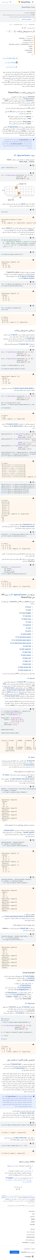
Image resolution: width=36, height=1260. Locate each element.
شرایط (33, 1248)
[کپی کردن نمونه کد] (33, 165)
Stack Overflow (31, 1237)
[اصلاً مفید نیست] (22, 28)
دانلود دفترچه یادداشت (11, 67)
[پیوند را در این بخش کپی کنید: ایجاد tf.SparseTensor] (12, 156)
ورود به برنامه (5, 2)
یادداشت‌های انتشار (31, 1234)
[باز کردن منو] (32, 2)
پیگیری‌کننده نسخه (31, 1231)
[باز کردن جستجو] (10, 2)
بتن (13, 1013)
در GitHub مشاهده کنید (10, 62)
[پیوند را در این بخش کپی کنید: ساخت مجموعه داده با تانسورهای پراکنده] (12, 772)
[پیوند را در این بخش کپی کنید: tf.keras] (25, 678)
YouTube (32, 1224)
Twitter (33, 1222)
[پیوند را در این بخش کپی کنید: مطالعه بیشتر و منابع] (17, 1162)
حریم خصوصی (27, 1248)
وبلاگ (33, 1214)
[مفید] (25, 28)
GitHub (33, 1219)
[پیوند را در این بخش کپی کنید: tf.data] (26, 757)
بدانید (25, 24)
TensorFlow (32, 24)
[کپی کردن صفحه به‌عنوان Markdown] (9, 31)
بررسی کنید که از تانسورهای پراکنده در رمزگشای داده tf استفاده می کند (18, 1180)
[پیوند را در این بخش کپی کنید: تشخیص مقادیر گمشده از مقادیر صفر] (5, 1060)
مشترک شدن (14, 1252)
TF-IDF (11, 80)
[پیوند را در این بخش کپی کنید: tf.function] (23, 1004)
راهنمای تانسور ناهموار (25, 1171)
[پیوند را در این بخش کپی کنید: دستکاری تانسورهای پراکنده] (12, 331)
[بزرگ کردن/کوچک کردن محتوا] (27, 36)
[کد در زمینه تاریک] (30, 165)
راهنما (11, 24)
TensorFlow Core (28, 7)
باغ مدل (16, 1178)
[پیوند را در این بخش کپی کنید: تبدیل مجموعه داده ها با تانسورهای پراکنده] (11, 925)
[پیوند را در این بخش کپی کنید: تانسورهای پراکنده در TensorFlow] (6, 93)
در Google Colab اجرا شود (9, 58)
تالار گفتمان (32, 1216)
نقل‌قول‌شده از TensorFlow (28, 1242)
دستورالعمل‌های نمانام (30, 1240)
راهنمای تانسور (14, 1166)
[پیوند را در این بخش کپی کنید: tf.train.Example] (21, 973)
